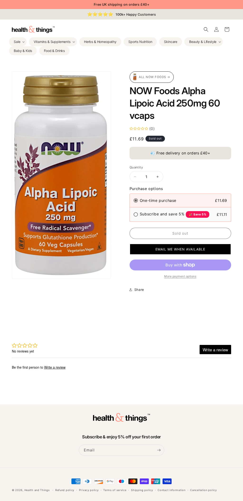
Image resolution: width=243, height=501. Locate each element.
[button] (18, 41)
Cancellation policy (203, 490)
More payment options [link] (180, 276)
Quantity (136, 167)
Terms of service (114, 490)
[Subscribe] (159, 450)
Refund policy (64, 490)
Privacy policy (89, 490)
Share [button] (139, 290)
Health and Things (37, 490)
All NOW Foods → (154, 77)
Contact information (171, 490)
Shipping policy (142, 490)
